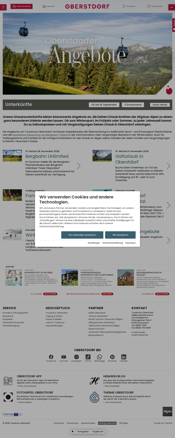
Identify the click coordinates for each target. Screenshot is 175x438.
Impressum (131, 243)
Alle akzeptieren (120, 235)
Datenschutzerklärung (113, 243)
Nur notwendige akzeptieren (82, 235)
